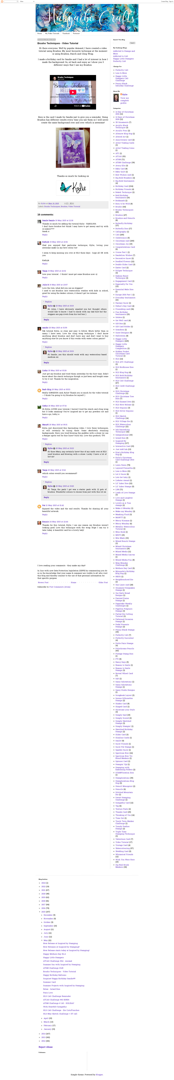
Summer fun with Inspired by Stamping (61, 964)
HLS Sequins (121, 408)
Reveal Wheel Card (124, 673)
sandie (45, 328)
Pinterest (76, 33)
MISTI (118, 535)
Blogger (99, 1074)
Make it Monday (123, 508)
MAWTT (119, 517)
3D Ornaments (121, 122)
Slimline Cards (122, 738)
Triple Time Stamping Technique (125, 833)
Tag (117, 806)
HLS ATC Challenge (124, 362)
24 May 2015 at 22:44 (58, 522)
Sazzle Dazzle (48, 220)
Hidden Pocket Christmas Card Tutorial (122, 353)
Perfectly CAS (119, 61)
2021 (43, 890)
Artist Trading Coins (124, 148)
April (46, 1018)
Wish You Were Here (125, 859)
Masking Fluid (122, 514)
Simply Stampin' (123, 726)
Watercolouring (122, 848)
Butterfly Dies (121, 228)
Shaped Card (121, 706)
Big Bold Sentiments (124, 181)
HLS (117, 359)
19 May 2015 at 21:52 (59, 242)
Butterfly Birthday (123, 223)
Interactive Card (122, 446)
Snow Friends (121, 744)
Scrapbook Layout (123, 695)
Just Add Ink (121, 449)
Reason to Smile (122, 665)
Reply (45, 235)
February (48, 1025)
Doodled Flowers (122, 261)
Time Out (119, 818)
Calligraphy (120, 232)
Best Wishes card (123, 175)
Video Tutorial (74, 206)
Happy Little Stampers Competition (121, 346)
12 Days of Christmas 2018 (125, 118)
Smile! (118, 741)
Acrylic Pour (121, 130)
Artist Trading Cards (124, 143)
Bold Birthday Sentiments (121, 196)
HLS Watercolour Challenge (123, 425)
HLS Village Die (122, 421)
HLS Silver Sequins (124, 411)
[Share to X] (69, 203)
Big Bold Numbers (123, 178)
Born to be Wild (122, 204)
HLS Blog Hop (121, 372)
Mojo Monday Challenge (121, 564)
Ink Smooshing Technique (122, 430)
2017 (43, 904)
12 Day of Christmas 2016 (124, 113)
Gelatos (118, 317)
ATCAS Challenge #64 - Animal (57, 961)
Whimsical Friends (124, 854)
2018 (43, 901)
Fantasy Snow (121, 303)
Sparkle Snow (121, 750)
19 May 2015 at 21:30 (64, 220)
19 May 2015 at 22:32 (57, 271)
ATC (117, 153)
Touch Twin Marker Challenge (124, 822)
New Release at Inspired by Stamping (60, 943)
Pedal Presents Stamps (122, 625)
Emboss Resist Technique (121, 277)
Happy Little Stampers (123, 59)
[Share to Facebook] (71, 203)
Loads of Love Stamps (125, 492)
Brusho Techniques (52, 206)
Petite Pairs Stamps (124, 643)
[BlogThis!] (67, 203)
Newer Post (43, 582)
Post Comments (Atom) (59, 587)
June (46, 937)
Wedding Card (121, 851)
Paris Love (48, 993)
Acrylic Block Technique (121, 126)
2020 (43, 894)
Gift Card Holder (122, 326)
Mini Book (120, 532)
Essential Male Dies (124, 289)
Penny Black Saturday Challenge (124, 84)
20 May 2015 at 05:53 (61, 389)
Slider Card (120, 734)
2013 (43, 1037)
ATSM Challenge (123, 162)
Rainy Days (120, 662)
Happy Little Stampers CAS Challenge (121, 78)
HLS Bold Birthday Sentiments (124, 376)
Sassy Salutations (123, 682)
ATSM (118, 159)
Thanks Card (121, 812)
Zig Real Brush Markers (122, 866)
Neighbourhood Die (124, 579)
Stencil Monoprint (123, 786)
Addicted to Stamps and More (124, 52)
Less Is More (121, 73)
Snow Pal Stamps (123, 747)
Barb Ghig (46, 389)
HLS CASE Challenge (125, 386)
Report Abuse (46, 1047)
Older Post (103, 582)
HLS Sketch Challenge (120, 417)
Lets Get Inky (121, 477)
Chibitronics (121, 238)
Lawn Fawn (120, 465)
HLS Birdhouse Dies (124, 367)
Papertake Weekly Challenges (123, 604)
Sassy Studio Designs (125, 690)
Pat (43, 505)
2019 (43, 897)
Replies (48, 302)
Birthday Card (121, 186)
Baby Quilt (120, 172)
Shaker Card (121, 703)
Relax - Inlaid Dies (51, 989)
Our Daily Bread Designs (122, 594)
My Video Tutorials (52, 33)
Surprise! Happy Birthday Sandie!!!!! (59, 978)
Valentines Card (122, 839)
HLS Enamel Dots (123, 402)
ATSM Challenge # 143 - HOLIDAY (58, 1003)
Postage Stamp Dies (124, 654)
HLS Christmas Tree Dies (124, 397)
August (47, 929)
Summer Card (49, 982)
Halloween (120, 336)
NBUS (118, 576)
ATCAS (118, 156)
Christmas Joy (122, 244)
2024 (43, 883)
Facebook (66, 33)
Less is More (121, 471)
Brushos (64, 206)
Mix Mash (120, 538)
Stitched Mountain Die (124, 793)
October (47, 922)
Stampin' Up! (121, 764)
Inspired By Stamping (120, 442)
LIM (117, 489)
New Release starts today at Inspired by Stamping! (66, 950)
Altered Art (120, 137)
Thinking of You (123, 815)
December (48, 915)
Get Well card (121, 320)
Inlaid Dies (120, 438)
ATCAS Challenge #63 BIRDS (56, 1000)
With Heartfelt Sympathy (55, 1007)
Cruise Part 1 (121, 252)
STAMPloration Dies (124, 773)
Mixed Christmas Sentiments (123, 547)
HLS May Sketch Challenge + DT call (60, 1014)
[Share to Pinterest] (73, 203)
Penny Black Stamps (125, 630)
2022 (43, 886)
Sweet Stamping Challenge (122, 798)
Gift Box (119, 323)
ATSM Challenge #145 (53, 968)
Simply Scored (122, 718)
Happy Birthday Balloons (54, 975)
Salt (117, 678)
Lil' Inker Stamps (123, 486)
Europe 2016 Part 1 (123, 295)
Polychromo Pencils (124, 648)
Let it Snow (120, 474)
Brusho (118, 207)
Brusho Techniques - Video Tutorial (59, 971)
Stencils (119, 789)
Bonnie (45, 522)
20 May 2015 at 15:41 (57, 470)
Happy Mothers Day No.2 (54, 954)
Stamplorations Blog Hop (124, 782)
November (49, 918)
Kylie (50, 306)
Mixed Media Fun (123, 560)
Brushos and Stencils (125, 218)
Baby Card (120, 169)
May (46, 940)
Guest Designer (122, 333)
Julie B (45, 285)
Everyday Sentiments (125, 298)
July (46, 933)
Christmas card (122, 241)
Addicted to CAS (120, 56)
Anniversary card (123, 140)
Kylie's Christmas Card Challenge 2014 (124, 458)
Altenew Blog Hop (123, 133)
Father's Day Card (123, 306)
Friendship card (122, 309)
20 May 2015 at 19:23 (65, 448)
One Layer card (122, 585)
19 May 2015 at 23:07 (58, 285)
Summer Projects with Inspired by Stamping (63, 985)
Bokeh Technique (123, 192)
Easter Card (120, 267)
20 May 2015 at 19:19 (65, 306)
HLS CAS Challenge (124, 381)
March (47, 1022)
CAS (117, 235)
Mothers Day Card (123, 568)
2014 (43, 1034)
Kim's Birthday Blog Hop (124, 453)
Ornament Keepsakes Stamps (125, 589)
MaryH (45, 424)
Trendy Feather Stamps (122, 827)
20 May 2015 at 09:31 (58, 424)
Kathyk (45, 242)
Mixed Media (121, 551)
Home (39, 33)
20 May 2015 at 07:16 (57, 406)
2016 (43, 908)
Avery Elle (120, 165)
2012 (43, 1041)
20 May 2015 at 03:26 (57, 370)
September (49, 926)
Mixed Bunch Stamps (125, 541)
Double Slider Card (123, 264)
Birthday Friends (123, 189)
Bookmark (120, 200)
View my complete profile (124, 101)
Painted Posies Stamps (122, 599)
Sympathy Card (122, 803)
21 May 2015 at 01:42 (55, 505)
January (48, 1029)
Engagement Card (123, 281)
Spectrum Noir (122, 753)
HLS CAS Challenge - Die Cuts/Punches (61, 1010)
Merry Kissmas (122, 520)
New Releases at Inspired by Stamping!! (61, 947)
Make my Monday (123, 511)
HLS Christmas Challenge (122, 392)
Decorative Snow (123, 258)
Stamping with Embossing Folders (124, 768)
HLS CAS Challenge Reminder (57, 996)
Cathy (45, 406)
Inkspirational (122, 435)
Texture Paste (121, 809)
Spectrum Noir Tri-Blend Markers (124, 757)
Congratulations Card (125, 247)
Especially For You (124, 284)
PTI (117, 659)
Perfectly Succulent (124, 638)
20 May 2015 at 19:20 (65, 486)
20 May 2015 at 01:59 (58, 328)
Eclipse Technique (124, 270)
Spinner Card (121, 761)
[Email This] (65, 203)
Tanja (44, 271)
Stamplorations (122, 778)
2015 (43, 912)
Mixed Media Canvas (125, 555)
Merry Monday (122, 523)
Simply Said (121, 715)
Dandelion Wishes (123, 255)
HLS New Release (123, 405)
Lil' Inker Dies (121, 483)
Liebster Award (122, 480)
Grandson (119, 330)
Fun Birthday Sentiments (121, 313)
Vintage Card (121, 845)
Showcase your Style (125, 710)
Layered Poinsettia (124, 468)
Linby (45, 370)
